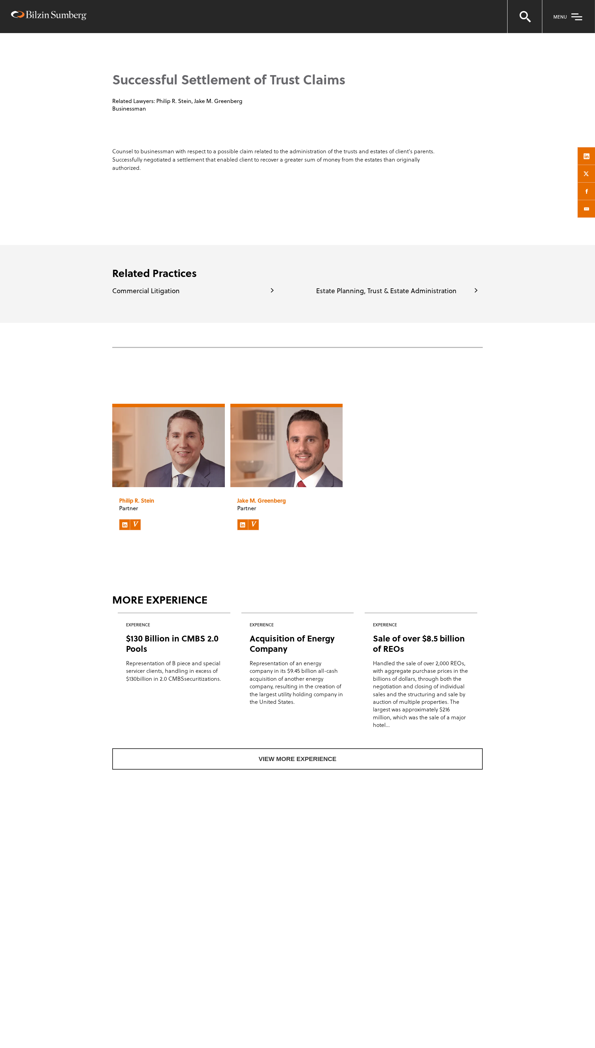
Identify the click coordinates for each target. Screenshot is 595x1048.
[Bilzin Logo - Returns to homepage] (48, 16)
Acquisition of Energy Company (292, 643)
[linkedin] (586, 156)
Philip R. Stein (173, 101)
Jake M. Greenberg (218, 101)
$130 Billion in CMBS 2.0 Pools (172, 643)
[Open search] (524, 16)
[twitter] (586, 173)
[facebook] (586, 191)
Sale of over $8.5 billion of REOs (419, 643)
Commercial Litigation (146, 290)
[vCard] (135, 525)
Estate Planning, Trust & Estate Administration (386, 290)
